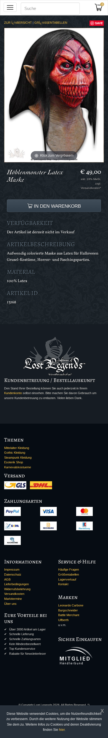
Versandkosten (14, 593)
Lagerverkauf (67, 579)
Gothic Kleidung (14, 452)
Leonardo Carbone (70, 605)
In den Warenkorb (56, 206)
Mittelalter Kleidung (16, 448)
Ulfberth (63, 620)
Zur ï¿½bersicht (18, 22)
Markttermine (13, 598)
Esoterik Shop (13, 462)
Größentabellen (68, 574)
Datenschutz (12, 574)
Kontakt (63, 584)
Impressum (11, 569)
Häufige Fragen (68, 569)
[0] (100, 9)
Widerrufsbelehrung (17, 589)
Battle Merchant (68, 615)
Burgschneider (68, 610)
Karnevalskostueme (17, 467)
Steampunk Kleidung (18, 457)
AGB (7, 579)
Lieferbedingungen (16, 584)
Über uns (10, 603)
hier (62, 730)
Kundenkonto (13, 393)
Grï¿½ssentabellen (50, 22)
